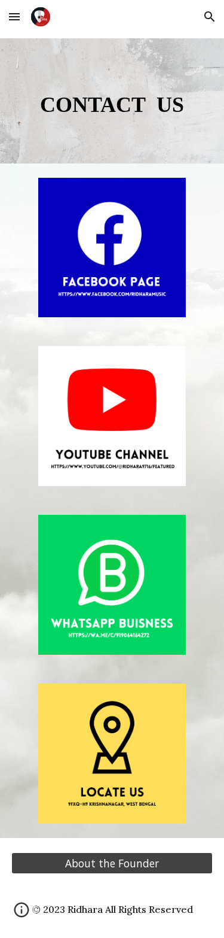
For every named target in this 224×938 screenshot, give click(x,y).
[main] (112, 101)
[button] (14, 16)
